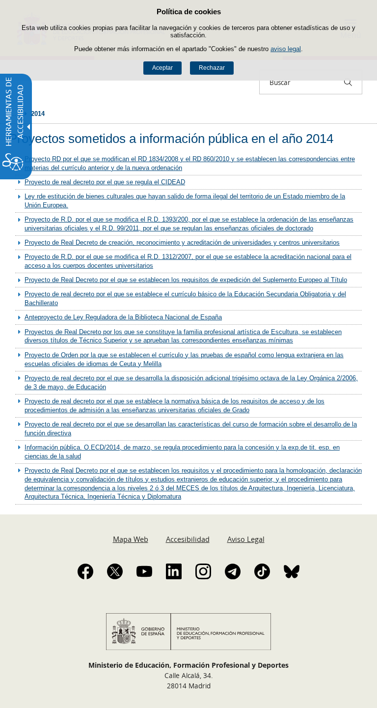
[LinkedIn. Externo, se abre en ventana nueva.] (174, 571)
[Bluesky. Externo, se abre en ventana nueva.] (291, 571)
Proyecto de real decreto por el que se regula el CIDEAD (105, 182)
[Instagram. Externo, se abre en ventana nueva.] (203, 571)
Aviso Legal (246, 539)
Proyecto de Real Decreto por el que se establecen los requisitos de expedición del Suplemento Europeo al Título (186, 279)
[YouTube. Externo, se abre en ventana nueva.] (144, 571)
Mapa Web (130, 539)
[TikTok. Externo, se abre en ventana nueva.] (262, 571)
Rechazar (212, 67)
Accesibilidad (188, 539)
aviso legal (285, 49)
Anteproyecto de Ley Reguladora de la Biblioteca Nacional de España (123, 317)
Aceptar (162, 67)
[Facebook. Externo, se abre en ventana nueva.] (85, 571)
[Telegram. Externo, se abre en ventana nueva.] (233, 571)
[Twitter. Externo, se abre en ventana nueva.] (115, 571)
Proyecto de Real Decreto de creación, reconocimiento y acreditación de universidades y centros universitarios (182, 242)
